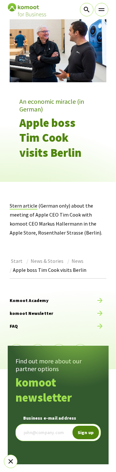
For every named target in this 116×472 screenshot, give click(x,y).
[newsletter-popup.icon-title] (10, 461)
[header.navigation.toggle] (101, 9)
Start (17, 261)
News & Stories (47, 261)
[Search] (86, 9)
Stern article (23, 205)
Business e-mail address (49, 418)
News (77, 261)
